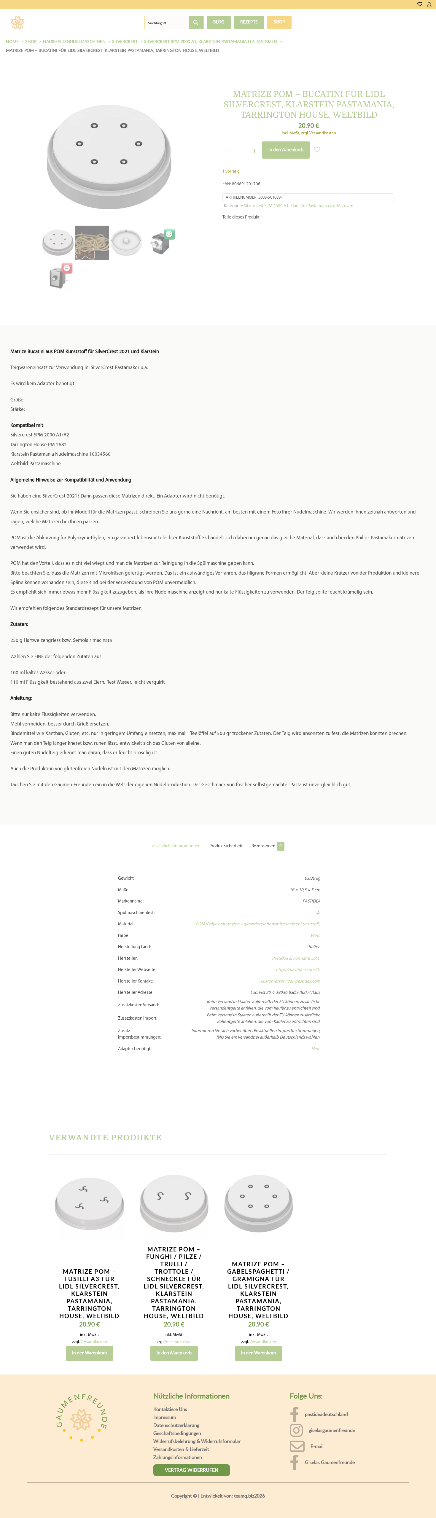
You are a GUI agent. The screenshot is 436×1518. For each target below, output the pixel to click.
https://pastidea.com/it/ (298, 936)
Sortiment (52, 22)
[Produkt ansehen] (118, 1153)
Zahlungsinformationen (177, 1423)
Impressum (164, 1383)
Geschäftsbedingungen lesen (46, 1509)
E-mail (317, 1412)
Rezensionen (267, 812)
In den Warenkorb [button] (89, 1319)
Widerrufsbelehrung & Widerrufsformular (197, 1407)
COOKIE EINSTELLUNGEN (345, 1502)
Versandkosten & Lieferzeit (181, 1415)
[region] (218, 1497)
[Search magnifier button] (196, 22)
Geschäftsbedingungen (177, 1399)
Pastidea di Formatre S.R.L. (296, 924)
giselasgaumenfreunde (332, 1396)
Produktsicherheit (226, 812)
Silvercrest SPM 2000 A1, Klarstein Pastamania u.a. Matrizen (298, 206)
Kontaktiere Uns (170, 1375)
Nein (315, 1015)
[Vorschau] (118, 1178)
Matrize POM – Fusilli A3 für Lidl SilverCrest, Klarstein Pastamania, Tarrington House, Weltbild (89, 1259)
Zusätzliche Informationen (176, 812)
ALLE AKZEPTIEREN (403, 1502)
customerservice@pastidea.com (290, 947)
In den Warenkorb (285, 150)
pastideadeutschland (326, 1380)
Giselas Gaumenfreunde (330, 1428)
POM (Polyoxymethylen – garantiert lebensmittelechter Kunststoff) (258, 890)
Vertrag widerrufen (191, 1436)
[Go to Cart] (434, 5)
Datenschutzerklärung (176, 1391)
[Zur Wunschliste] (419, 5)
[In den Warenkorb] (118, 1140)
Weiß (315, 902)
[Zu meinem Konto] (429, 5)
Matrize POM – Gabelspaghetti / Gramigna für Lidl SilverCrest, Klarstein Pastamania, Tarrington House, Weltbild (258, 1255)
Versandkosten (93, 1308)
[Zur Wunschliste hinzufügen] (118, 1166)
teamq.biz (244, 1461)
